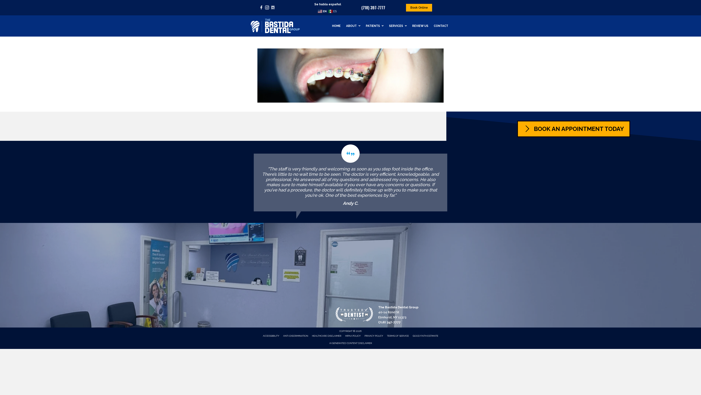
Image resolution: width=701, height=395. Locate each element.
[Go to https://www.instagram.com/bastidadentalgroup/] (267, 8)
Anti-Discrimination (295, 335)
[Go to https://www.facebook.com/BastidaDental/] (261, 8)
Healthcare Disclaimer (326, 335)
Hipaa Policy (353, 335)
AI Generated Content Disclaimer (350, 343)
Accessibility (271, 335)
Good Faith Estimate (425, 335)
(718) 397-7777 (373, 7)
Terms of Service (398, 335)
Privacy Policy (374, 335)
